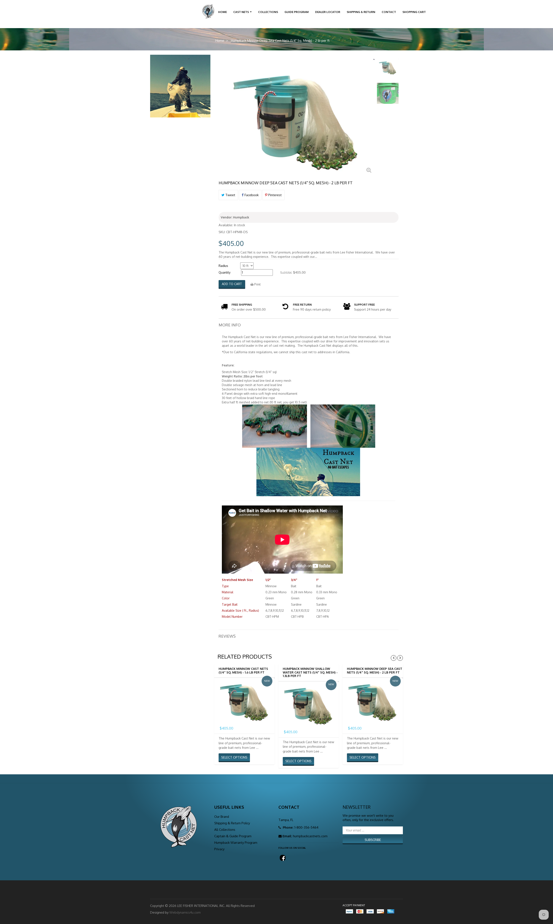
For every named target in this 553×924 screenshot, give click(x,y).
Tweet (229, 195)
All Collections (224, 830)
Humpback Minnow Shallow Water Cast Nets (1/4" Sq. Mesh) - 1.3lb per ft (310, 672)
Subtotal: (286, 272)
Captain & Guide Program (232, 836)
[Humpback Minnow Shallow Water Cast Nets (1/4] (308, 704)
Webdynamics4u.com (185, 912)
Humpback (241, 217)
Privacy (219, 849)
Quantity (224, 272)
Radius (223, 266)
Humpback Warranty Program (235, 843)
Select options (234, 757)
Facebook (251, 195)
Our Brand (221, 817)
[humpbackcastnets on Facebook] (281, 856)
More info (230, 324)
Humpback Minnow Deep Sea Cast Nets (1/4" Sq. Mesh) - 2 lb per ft (374, 670)
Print (257, 284)
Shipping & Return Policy (232, 823)
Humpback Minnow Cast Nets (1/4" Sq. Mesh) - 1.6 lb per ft (243, 670)
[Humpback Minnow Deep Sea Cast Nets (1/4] (388, 67)
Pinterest (274, 195)
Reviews (227, 636)
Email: (287, 836)
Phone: (288, 827)
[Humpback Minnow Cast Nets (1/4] (244, 700)
